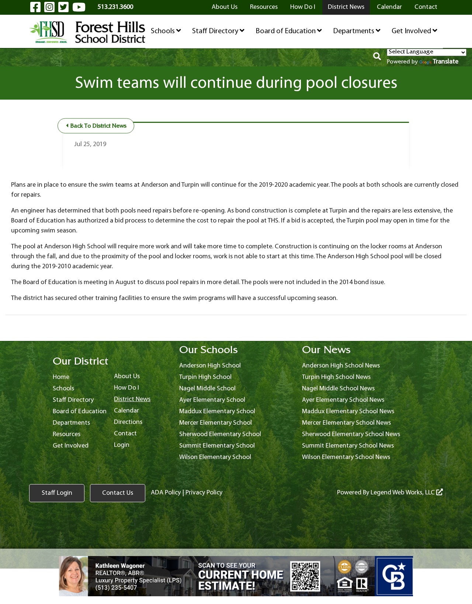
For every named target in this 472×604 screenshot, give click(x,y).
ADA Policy (166, 492)
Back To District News (97, 127)
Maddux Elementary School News (348, 411)
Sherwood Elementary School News (351, 434)
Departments (354, 31)
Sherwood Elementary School (220, 434)
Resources (264, 7)
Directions (128, 422)
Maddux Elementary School (217, 411)
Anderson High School (210, 365)
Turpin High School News (336, 377)
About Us (224, 7)
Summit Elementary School (217, 445)
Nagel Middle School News (338, 388)
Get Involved (412, 31)
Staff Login (57, 493)
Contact (425, 7)
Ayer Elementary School (212, 400)
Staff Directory (216, 31)
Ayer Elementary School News (343, 400)
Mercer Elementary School (215, 423)
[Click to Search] (377, 57)
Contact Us (117, 493)
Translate (445, 61)
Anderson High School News (341, 365)
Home (61, 377)
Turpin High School (205, 377)
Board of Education (286, 31)
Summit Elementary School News (348, 445)
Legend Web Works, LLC (403, 492)
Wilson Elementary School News (346, 457)
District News (346, 7)
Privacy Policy (203, 492)
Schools (163, 31)
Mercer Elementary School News (346, 423)
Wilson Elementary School (215, 457)
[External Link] (236, 576)
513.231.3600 (115, 7)
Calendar (389, 7)
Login (121, 445)
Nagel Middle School (207, 388)
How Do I (302, 7)
